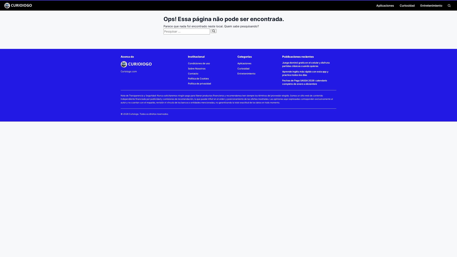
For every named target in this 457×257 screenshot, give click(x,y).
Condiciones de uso (199, 63)
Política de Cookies (198, 78)
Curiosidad (407, 5)
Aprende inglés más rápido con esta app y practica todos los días (305, 73)
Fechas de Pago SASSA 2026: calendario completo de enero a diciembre (304, 82)
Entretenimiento (431, 5)
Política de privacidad (199, 83)
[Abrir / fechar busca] (449, 5)
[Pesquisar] (214, 31)
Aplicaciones (385, 5)
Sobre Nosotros (196, 68)
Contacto (193, 73)
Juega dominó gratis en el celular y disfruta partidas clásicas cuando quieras (306, 64)
